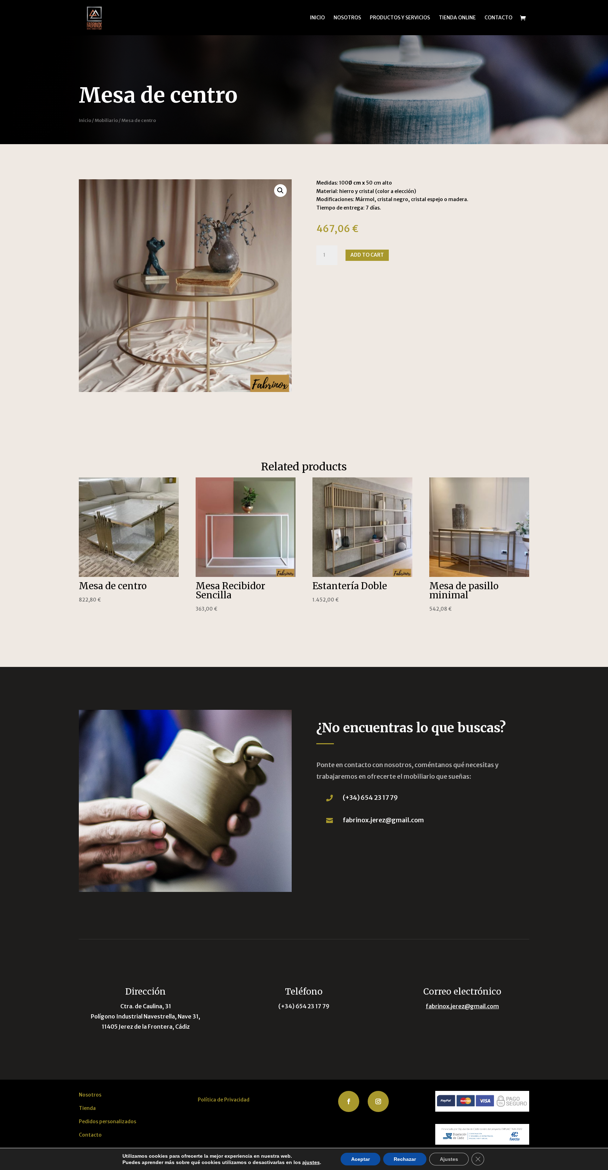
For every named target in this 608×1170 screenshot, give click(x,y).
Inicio (317, 18)
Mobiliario (106, 120)
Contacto (498, 18)
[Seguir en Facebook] (348, 1101)
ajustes (311, 1162)
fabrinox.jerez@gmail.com (383, 820)
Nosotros (347, 18)
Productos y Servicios (400, 18)
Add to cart (367, 255)
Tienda (87, 1108)
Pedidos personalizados (107, 1121)
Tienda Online (457, 18)
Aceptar (360, 1159)
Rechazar (405, 1159)
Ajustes (449, 1159)
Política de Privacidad (223, 1100)
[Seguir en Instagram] (378, 1101)
